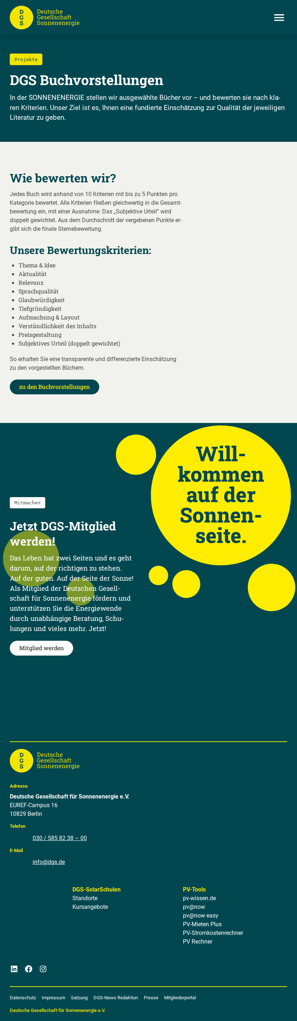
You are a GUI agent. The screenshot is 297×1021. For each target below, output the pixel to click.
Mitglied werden (41, 648)
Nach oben (271, 1006)
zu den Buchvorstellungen (54, 386)
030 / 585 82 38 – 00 (60, 838)
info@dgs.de (49, 862)
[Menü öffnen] (279, 17)
